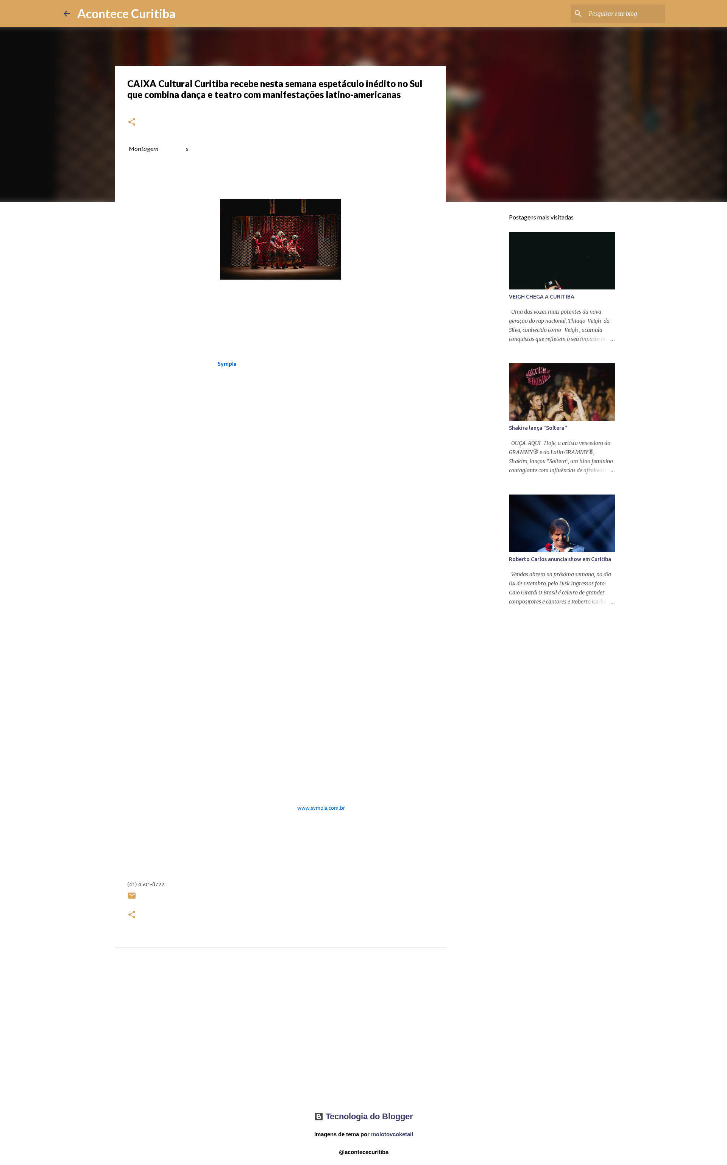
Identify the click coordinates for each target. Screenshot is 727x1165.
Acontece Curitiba (126, 13)
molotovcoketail (392, 1134)
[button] (131, 122)
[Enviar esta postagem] (131, 898)
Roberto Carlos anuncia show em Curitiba (560, 559)
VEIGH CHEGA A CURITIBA (541, 297)
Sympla (227, 364)
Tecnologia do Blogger (368, 1116)
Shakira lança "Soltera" (538, 428)
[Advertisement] (280, 1036)
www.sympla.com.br (321, 808)
